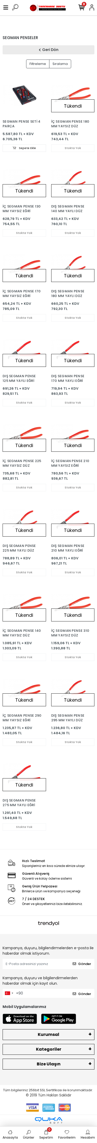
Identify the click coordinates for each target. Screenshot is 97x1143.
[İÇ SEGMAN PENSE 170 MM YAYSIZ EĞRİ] (24, 265)
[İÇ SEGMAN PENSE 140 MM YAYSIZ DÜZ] (24, 604)
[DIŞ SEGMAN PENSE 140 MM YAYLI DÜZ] (73, 180)
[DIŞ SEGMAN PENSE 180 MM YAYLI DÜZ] (73, 265)
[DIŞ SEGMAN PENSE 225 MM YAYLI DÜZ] (24, 519)
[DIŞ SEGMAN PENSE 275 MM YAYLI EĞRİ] (24, 774)
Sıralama (60, 63)
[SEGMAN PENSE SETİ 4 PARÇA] (24, 95)
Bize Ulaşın (49, 1064)
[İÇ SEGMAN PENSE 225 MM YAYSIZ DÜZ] (24, 434)
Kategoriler (48, 1049)
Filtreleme (37, 63)
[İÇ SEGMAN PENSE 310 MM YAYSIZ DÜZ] (73, 604)
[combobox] (9, 993)
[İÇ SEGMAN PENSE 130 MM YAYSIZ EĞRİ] (24, 180)
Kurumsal (48, 1034)
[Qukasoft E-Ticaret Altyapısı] (48, 1120)
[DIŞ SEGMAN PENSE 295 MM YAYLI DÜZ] (73, 689)
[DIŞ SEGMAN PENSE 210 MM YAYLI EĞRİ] (73, 519)
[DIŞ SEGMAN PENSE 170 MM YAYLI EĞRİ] (73, 350)
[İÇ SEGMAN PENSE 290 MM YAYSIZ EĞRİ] (24, 689)
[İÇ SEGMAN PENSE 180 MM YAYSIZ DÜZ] (73, 95)
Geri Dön (50, 49)
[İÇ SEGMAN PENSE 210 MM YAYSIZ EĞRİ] (73, 434)
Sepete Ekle (27, 148)
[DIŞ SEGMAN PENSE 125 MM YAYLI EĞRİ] (24, 350)
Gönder (84, 963)
